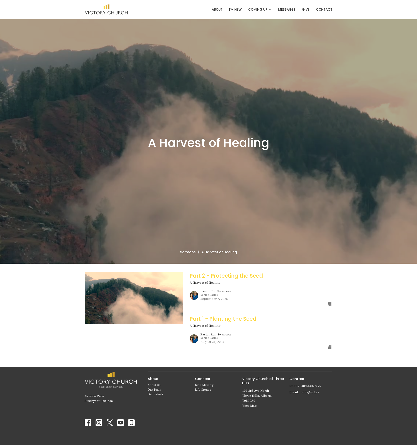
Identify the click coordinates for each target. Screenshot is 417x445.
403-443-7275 (311, 386)
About (217, 9)
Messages (286, 9)
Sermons (188, 252)
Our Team (154, 390)
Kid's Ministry (204, 385)
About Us (154, 385)
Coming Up (257, 9)
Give (305, 9)
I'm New (235, 9)
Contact (324, 9)
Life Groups (203, 390)
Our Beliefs (155, 394)
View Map (249, 406)
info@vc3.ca (310, 392)
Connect (202, 378)
